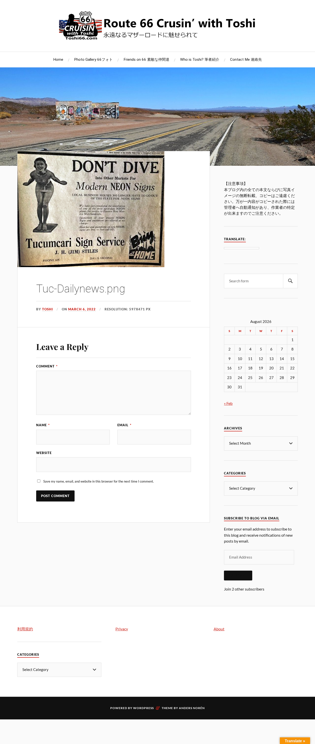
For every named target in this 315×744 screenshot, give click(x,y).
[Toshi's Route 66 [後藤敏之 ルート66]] (157, 36)
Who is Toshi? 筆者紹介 (199, 59)
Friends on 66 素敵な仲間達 (146, 59)
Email (124, 425)
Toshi (47, 309)
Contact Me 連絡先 (246, 59)
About (219, 628)
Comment (47, 366)
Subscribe (238, 575)
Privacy (121, 628)
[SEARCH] (290, 281)
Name (43, 425)
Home (58, 59)
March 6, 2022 (82, 309)
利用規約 (25, 628)
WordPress (143, 708)
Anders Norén (192, 708)
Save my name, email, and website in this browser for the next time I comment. (98, 481)
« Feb (228, 403)
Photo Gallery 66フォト (93, 59)
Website (44, 453)
